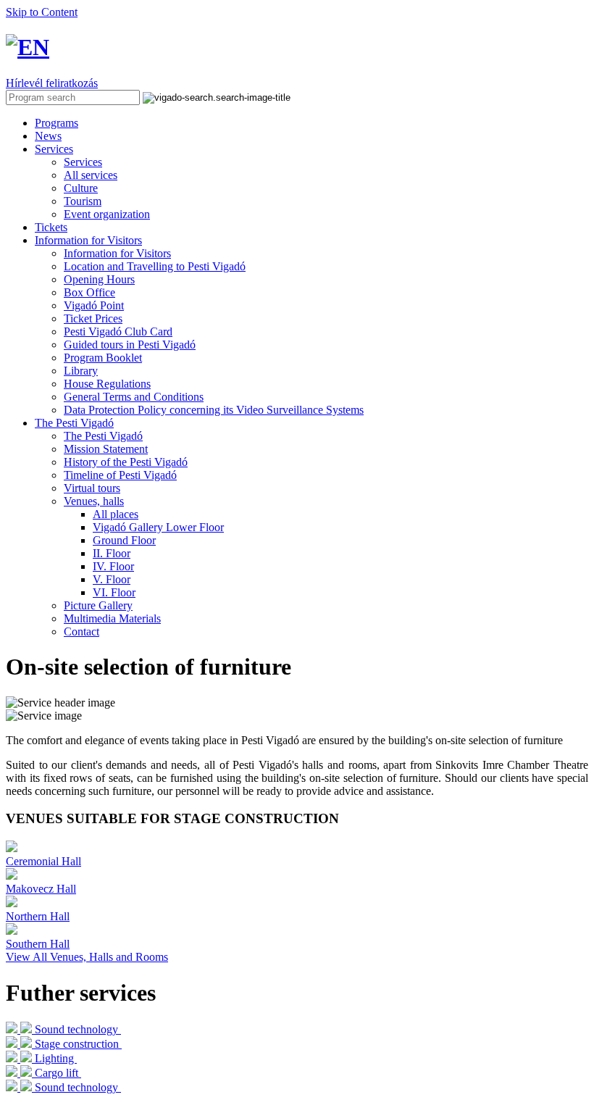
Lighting (54, 1058)
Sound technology (76, 1029)
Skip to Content (42, 12)
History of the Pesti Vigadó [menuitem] (126, 462)
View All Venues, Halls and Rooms (87, 957)
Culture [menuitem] (81, 188)
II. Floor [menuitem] (111, 553)
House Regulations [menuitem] (107, 384)
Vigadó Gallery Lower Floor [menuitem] (158, 527)
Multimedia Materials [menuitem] (112, 618)
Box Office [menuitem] (89, 292)
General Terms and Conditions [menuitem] (134, 397)
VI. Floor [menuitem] (114, 592)
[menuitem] (56, 123)
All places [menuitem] (115, 514)
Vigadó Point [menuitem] (94, 305)
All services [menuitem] (90, 175)
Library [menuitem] (81, 370)
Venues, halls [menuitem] (94, 501)
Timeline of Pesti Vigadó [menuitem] (120, 475)
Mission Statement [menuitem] (106, 449)
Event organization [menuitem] (107, 214)
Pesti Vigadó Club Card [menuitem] (118, 331)
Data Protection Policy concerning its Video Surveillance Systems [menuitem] (214, 410)
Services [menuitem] (83, 162)
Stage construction (77, 1044)
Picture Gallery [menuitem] (98, 605)
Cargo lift (56, 1073)
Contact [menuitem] (81, 631)
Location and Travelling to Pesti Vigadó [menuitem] (155, 266)
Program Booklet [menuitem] (103, 357)
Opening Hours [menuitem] (99, 279)
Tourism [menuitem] (82, 201)
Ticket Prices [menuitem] (93, 318)
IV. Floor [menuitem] (113, 566)
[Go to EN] (27, 47)
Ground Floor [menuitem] (124, 540)
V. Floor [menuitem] (111, 579)
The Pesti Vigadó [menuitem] (103, 436)
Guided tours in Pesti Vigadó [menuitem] (130, 344)
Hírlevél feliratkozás (52, 83)
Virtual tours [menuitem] (92, 488)
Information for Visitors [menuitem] (117, 253)
